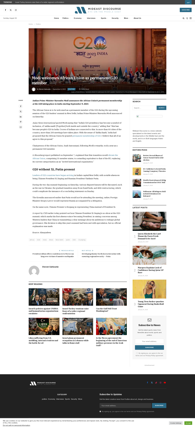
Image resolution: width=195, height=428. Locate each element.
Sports (103, 18)
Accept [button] (188, 423)
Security (115, 18)
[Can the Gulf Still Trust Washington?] (111, 297)
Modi (51, 240)
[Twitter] (21, 111)
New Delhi (59, 240)
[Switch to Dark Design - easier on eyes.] (187, 18)
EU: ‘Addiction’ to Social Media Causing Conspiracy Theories (154, 170)
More (126, 18)
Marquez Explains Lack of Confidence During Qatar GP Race (151, 270)
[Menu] (191, 18)
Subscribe (186, 10)
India (45, 240)
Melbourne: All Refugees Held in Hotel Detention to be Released (154, 194)
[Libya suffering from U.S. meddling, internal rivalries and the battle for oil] (44, 326)
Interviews (91, 18)
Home (56, 18)
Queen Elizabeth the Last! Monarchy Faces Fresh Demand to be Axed (149, 236)
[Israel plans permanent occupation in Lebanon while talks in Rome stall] (77, 326)
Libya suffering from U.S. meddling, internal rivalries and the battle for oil (43, 340)
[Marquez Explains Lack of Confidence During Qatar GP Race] (149, 255)
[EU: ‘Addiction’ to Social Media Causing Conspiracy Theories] (137, 171)
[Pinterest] (21, 122)
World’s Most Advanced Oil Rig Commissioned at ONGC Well (154, 181)
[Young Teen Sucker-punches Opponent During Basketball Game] (149, 289)
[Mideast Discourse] (97, 10)
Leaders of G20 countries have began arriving (53, 175)
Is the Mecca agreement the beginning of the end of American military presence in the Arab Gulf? (111, 341)
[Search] (183, 18)
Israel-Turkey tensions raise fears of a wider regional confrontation (39, 2)
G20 (38, 240)
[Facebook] (21, 106)
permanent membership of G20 (86, 136)
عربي (188, 2)
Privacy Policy (150, 355)
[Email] (21, 127)
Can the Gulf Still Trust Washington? (106, 310)
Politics (65, 18)
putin (68, 240)
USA (74, 240)
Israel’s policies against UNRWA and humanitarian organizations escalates (43, 311)
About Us (137, 18)
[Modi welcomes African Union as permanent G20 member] (97, 61)
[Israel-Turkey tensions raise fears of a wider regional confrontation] (77, 297)
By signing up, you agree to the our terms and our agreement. (128, 411)
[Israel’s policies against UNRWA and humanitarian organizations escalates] (44, 297)
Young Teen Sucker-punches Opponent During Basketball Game (151, 304)
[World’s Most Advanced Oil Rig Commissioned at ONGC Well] (137, 183)
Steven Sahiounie (45, 89)
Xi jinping (82, 240)
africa (32, 240)
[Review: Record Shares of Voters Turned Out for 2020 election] (137, 158)
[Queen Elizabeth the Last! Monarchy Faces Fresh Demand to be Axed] (149, 221)
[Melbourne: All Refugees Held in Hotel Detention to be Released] (137, 194)
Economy (77, 18)
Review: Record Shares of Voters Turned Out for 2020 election (153, 157)
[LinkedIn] (21, 117)
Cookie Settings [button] (175, 423)
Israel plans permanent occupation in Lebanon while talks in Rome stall (75, 340)
